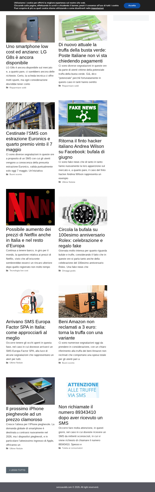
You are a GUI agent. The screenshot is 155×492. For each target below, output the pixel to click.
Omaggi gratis (69, 270)
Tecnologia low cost (19, 270)
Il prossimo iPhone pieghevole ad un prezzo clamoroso (25, 414)
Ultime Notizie (68, 182)
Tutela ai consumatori (72, 448)
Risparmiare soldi (18, 87)
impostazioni (97, 8)
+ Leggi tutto (17, 470)
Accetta (132, 5)
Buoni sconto (16, 174)
